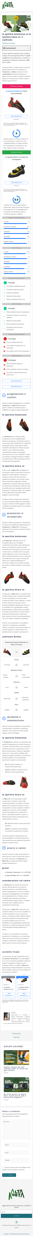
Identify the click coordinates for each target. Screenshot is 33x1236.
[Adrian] (6, 1016)
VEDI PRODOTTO (16, 116)
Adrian (13, 1013)
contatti (4, 1225)
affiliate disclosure (22, 1225)
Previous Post (16, 1033)
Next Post (16, 1037)
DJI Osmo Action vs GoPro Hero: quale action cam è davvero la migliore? (15, 1095)
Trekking (6, 1072)
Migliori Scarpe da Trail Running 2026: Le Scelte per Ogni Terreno (16, 1068)
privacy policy (11, 1225)
